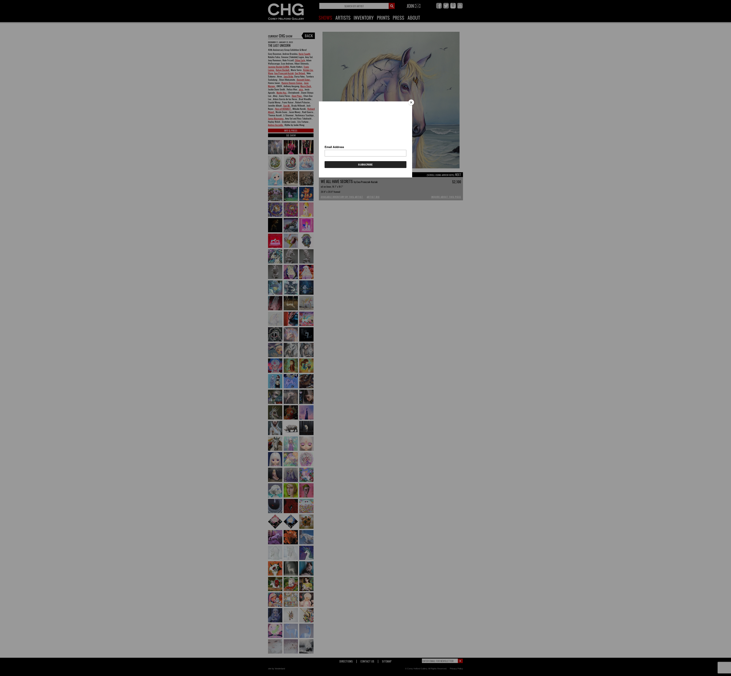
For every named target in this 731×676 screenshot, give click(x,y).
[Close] (411, 102)
